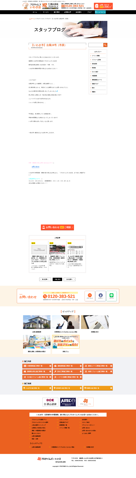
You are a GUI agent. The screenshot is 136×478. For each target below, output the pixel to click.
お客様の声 (67, 12)
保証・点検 (35, 438)
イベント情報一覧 (65, 427)
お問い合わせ (35, 166)
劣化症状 (94, 63)
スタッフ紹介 (86, 422)
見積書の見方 (90, 447)
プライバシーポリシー (88, 425)
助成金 (94, 67)
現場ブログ (95, 83)
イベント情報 (96, 55)
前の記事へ (45, 279)
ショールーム (101, 12)
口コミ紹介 (95, 71)
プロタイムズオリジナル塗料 (40, 422)
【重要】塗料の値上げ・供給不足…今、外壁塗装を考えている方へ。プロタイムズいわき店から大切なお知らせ (39, 260)
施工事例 (57, 12)
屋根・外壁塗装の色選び (39, 430)
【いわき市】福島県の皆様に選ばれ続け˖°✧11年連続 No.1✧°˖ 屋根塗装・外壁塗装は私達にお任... (75, 259)
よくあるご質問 (86, 433)
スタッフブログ (45, 18)
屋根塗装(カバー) (97, 79)
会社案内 (78, 12)
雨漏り (94, 91)
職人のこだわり (36, 433)
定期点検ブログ (64, 422)
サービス (46, 12)
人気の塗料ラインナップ (39, 425)
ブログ (89, 12)
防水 (93, 87)
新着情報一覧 (63, 425)
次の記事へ (69, 279)
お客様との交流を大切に (39, 427)
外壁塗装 (94, 75)
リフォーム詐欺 (96, 59)
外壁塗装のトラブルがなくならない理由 (63, 447)
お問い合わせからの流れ (89, 430)
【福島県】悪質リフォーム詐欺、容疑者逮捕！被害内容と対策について (57, 258)
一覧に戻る (57, 279)
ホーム (35, 12)
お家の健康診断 (36, 436)
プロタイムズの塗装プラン (39, 419)
